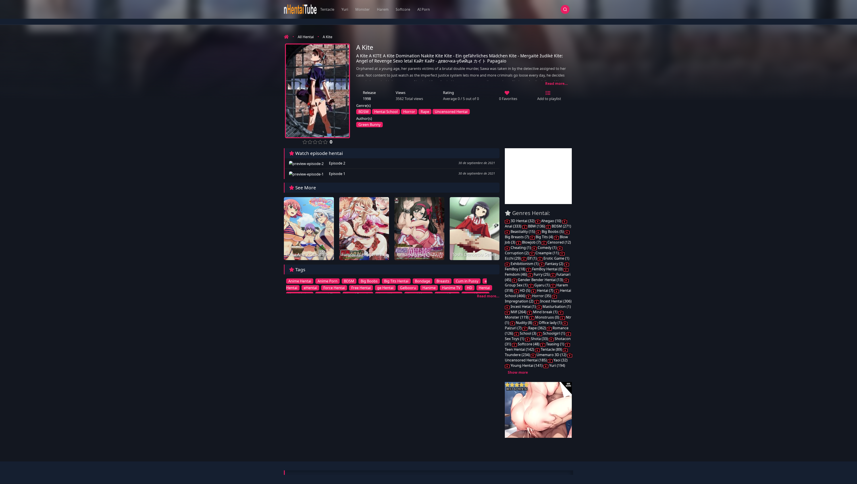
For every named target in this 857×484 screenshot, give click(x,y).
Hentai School (386, 111)
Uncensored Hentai (451, 111)
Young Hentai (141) (526, 365)
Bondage (422, 281)
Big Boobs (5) (553, 231)
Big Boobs (369, 281)
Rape (425, 111)
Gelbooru (408, 287)
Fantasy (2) (554, 263)
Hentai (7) (545, 290)
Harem (383, 9)
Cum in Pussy (467, 281)
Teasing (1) (555, 344)
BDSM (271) (561, 226)
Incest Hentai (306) (555, 301)
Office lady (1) (550, 322)
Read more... (556, 83)
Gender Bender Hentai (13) (540, 279)
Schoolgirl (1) (554, 333)
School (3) (528, 333)
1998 (367, 98)
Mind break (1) (545, 311)
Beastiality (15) (523, 231)
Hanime (429, 287)
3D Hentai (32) (522, 220)
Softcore (403, 9)
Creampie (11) (547, 252)
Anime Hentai (299, 281)
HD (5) (525, 290)
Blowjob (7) (531, 242)
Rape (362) (537, 327)
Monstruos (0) (547, 317)
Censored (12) (559, 242)
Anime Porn (327, 281)
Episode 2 (336, 163)
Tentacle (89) (551, 349)
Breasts (443, 281)
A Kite (327, 36)
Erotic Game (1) (556, 258)
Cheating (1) (521, 247)
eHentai (310, 287)
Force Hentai (334, 287)
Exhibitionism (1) (524, 263)
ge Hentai (385, 287)
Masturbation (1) (556, 306)
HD (469, 287)
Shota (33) (539, 338)
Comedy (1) (547, 247)
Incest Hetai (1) (523, 306)
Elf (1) (532, 258)
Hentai (484, 287)
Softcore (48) (528, 344)
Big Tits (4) (544, 236)
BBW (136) (536, 226)
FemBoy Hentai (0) (547, 269)
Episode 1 (336, 173)
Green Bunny (369, 124)
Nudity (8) (524, 322)
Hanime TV (451, 287)
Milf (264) (518, 311)
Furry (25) (542, 274)
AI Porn (423, 9)
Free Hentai (361, 287)
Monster (362, 9)
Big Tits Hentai (396, 281)
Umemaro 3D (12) (551, 354)
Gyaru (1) (542, 285)
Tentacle (327, 9)
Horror (409, 111)
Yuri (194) (556, 365)
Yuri (344, 9)
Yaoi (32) (560, 360)
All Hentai (306, 36)
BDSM (363, 111)
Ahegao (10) (551, 220)
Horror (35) (541, 295)
